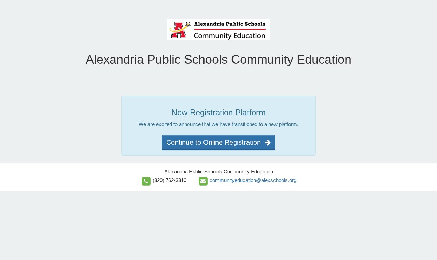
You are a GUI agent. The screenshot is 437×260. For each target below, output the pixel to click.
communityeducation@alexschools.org (253, 180)
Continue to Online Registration (215, 142)
